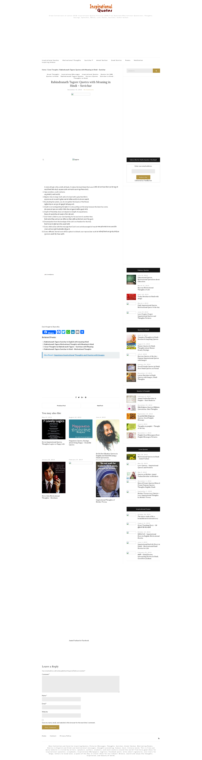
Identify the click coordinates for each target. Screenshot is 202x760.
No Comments (89, 89)
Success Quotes (92, 76)
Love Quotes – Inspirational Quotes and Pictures (148, 467)
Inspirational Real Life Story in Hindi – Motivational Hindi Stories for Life (149, 546)
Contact (53, 736)
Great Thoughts (52, 70)
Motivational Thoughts (72, 60)
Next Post (100, 405)
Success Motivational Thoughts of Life (145, 289)
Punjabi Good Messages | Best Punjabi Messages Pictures (149, 436)
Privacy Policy (65, 736)
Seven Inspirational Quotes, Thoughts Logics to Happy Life (53, 443)
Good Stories (116, 60)
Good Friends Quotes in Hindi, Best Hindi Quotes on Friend (149, 367)
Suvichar (88, 60)
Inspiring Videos (49, 62)
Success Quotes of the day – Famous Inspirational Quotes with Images (148, 358)
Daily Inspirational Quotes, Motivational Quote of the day (149, 306)
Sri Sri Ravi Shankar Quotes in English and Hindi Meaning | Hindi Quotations (107, 456)
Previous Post (61, 405)
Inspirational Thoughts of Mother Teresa (105, 501)
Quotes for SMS (107, 74)
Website (45, 712)
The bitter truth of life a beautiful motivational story (148, 517)
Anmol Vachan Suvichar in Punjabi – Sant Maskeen (147, 399)
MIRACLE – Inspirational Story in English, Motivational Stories (148, 536)
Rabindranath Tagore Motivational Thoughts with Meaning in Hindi (69, 344)
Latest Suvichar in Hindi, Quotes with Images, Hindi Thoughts (147, 377)
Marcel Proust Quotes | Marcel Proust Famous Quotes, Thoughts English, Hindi (149, 485)
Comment (46, 674)
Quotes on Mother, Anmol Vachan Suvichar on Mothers (148, 475)
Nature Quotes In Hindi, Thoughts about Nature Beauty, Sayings (146, 348)
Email (44, 704)
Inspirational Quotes (50, 60)
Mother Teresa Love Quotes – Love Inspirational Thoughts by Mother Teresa (149, 495)
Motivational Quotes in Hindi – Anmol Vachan (148, 458)
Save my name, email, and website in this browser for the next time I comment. (68, 723)
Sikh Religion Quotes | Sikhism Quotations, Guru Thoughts (148, 408)
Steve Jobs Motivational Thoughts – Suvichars (51, 497)
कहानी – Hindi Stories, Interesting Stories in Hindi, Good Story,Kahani (148, 557)
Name (44, 696)
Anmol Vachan (102, 60)
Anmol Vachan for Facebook (79, 641)
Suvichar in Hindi (107, 76)
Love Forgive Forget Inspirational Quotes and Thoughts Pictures (147, 316)
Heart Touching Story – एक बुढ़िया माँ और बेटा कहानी (147, 526)
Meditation (138, 60)
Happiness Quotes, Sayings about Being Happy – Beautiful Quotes (80, 443)
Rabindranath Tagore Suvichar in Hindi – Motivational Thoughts (67, 349)
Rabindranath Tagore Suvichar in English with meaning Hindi (66, 342)
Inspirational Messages (70, 74)
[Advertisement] (101, 39)
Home (44, 70)
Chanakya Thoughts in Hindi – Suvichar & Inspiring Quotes (148, 338)
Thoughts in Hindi (81, 78)
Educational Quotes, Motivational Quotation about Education (149, 280)
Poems (127, 60)
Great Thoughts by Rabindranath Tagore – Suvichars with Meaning (68, 347)
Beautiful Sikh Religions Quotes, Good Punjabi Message (146, 418)
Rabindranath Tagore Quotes (72, 76)
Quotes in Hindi (52, 76)
